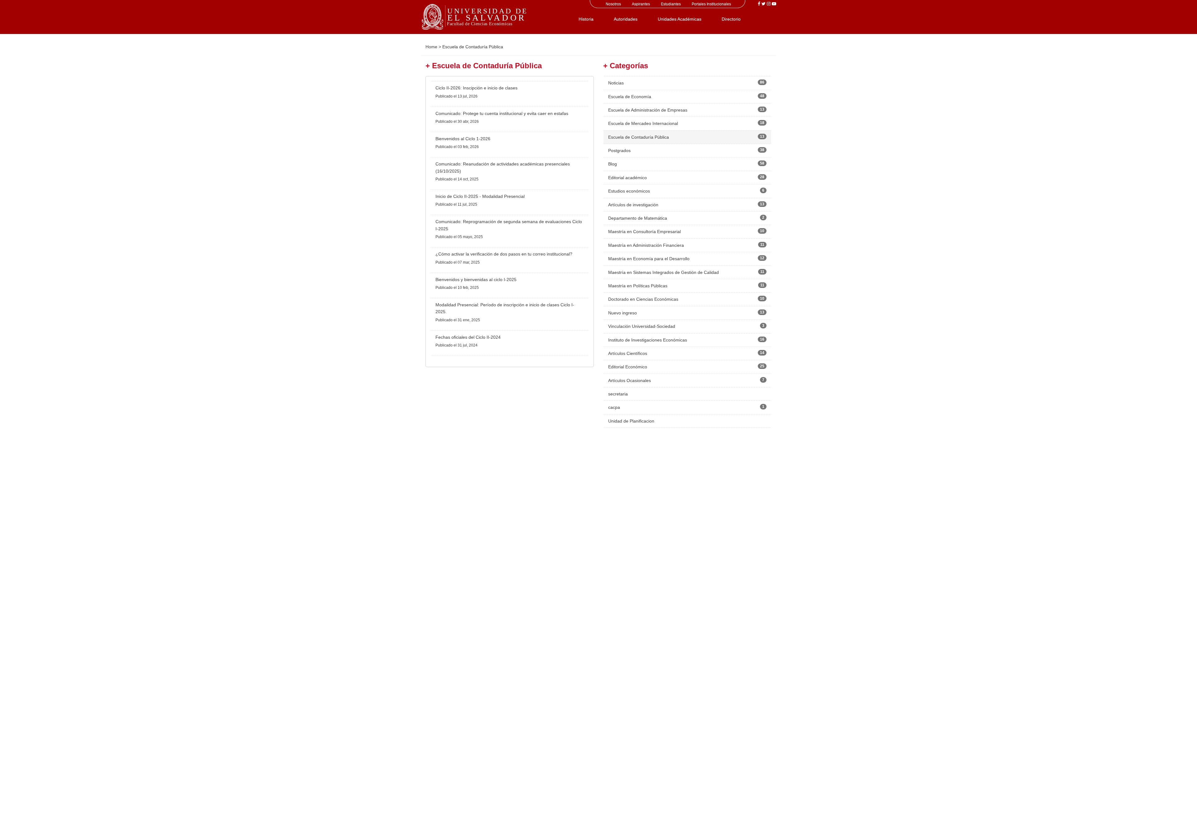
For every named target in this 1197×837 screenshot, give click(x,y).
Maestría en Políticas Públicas (637, 285)
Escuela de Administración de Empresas (647, 110)
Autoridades (625, 19)
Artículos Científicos (627, 353)
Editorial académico (627, 177)
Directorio (731, 19)
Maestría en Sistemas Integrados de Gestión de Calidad (663, 272)
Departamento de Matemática (637, 218)
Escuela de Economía (629, 96)
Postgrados (619, 150)
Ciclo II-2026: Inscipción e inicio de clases (476, 87)
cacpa (614, 407)
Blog (612, 163)
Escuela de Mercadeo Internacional (643, 123)
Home (431, 46)
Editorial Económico (627, 366)
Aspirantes (641, 4)
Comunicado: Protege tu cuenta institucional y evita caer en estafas (501, 113)
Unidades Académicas (679, 19)
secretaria (618, 393)
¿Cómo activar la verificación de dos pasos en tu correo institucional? (503, 253)
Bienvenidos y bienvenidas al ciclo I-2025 (476, 279)
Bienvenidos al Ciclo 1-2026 (462, 138)
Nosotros (613, 4)
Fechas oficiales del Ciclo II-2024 (468, 337)
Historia (586, 19)
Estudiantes (671, 4)
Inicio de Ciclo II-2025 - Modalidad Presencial (480, 196)
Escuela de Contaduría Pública (638, 137)
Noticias (616, 82)
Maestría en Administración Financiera (646, 245)
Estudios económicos (629, 191)
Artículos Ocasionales (629, 380)
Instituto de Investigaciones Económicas (647, 339)
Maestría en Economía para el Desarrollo (649, 258)
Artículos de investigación (633, 204)
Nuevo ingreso (622, 312)
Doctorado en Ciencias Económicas (643, 299)
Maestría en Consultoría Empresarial (644, 231)
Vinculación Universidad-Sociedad (641, 326)
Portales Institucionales (711, 4)
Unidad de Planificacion (631, 421)
